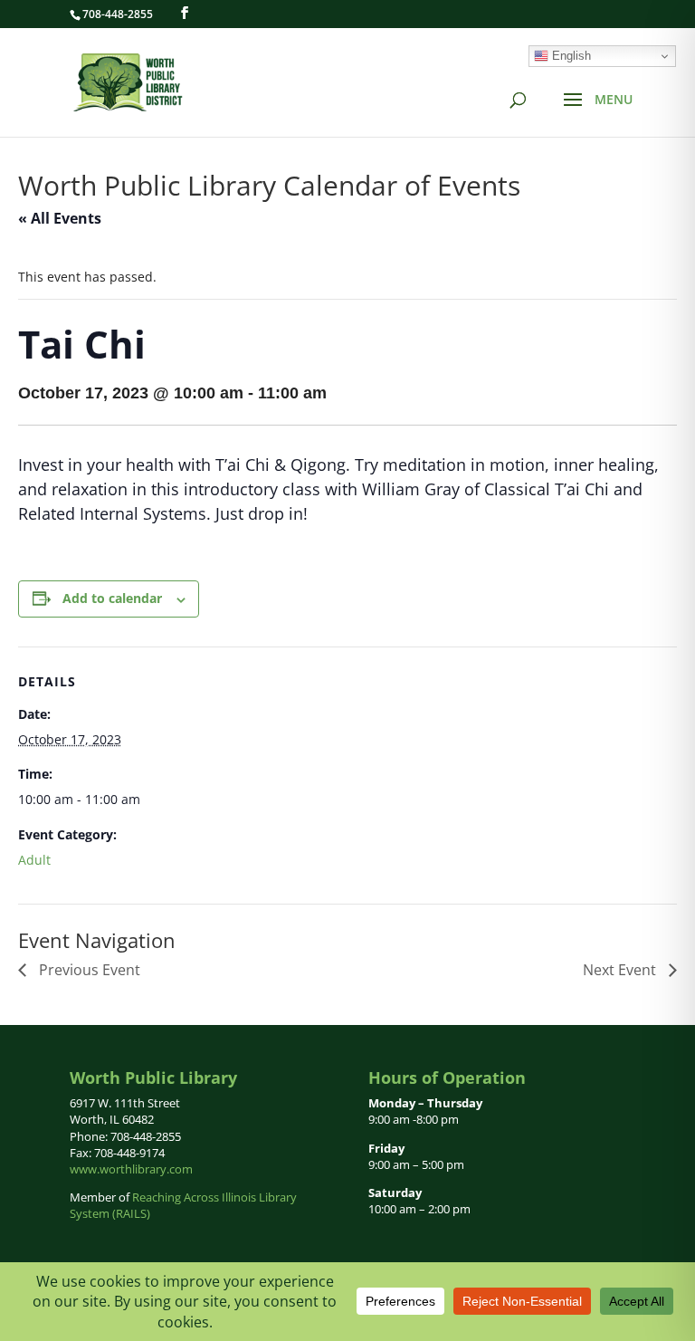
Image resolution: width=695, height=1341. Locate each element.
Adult (34, 859)
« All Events (59, 218)
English (569, 55)
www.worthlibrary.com (131, 1169)
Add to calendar (112, 598)
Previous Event (87, 970)
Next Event (621, 970)
